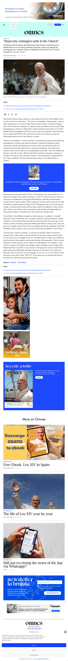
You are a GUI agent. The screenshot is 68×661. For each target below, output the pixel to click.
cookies (50, 588)
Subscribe (57, 24)
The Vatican (6, 38)
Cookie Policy (22, 658)
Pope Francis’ (22, 262)
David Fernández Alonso (9, 55)
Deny (34, 650)
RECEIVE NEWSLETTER (53, 593)
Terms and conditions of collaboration (41, 658)
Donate (51, 24)
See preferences (34, 655)
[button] (65, 632)
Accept (34, 645)
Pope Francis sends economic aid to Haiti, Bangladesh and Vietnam (28, 106)
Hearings (13, 262)
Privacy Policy (29, 658)
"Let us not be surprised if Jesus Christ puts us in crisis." (24, 109)
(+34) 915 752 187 (34, 629)
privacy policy (43, 588)
